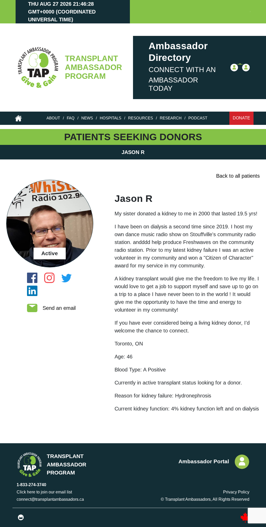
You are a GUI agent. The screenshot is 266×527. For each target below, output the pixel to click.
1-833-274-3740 (31, 485)
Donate (241, 118)
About (53, 118)
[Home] (37, 67)
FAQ (71, 118)
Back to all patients (238, 176)
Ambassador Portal (203, 461)
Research (171, 118)
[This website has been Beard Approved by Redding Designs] (21, 517)
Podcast (197, 118)
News (87, 118)
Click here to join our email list (44, 492)
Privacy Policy (236, 492)
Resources (140, 118)
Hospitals (110, 118)
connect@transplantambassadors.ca (50, 499)
